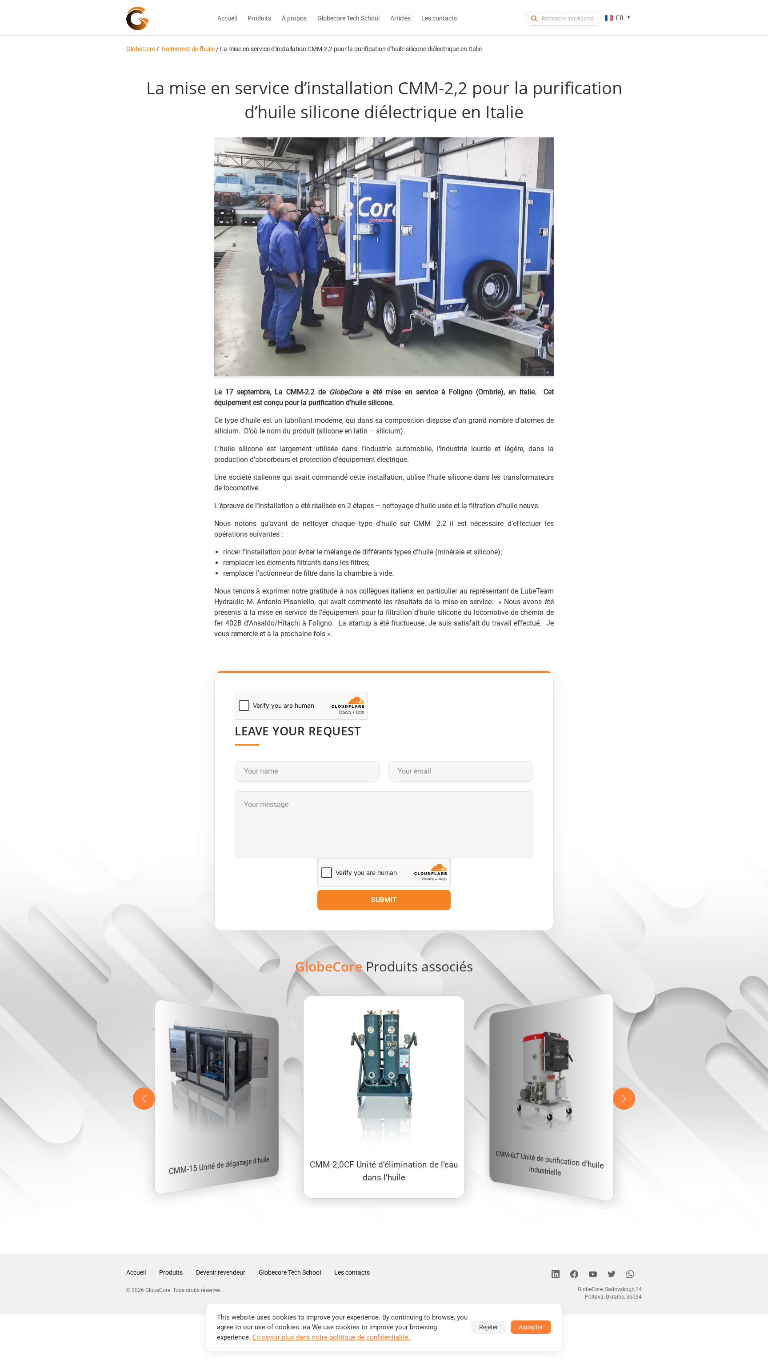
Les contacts (352, 1272)
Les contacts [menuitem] (439, 18)
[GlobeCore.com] (137, 18)
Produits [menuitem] (259, 18)
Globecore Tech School (290, 1272)
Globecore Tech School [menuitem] (348, 18)
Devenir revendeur (220, 1272)
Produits (171, 1272)
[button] (624, 1098)
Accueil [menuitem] (227, 18)
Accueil (136, 1272)
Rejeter (488, 1327)
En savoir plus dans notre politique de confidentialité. (331, 1337)
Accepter (531, 1327)
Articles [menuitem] (400, 18)
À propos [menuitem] (294, 18)
